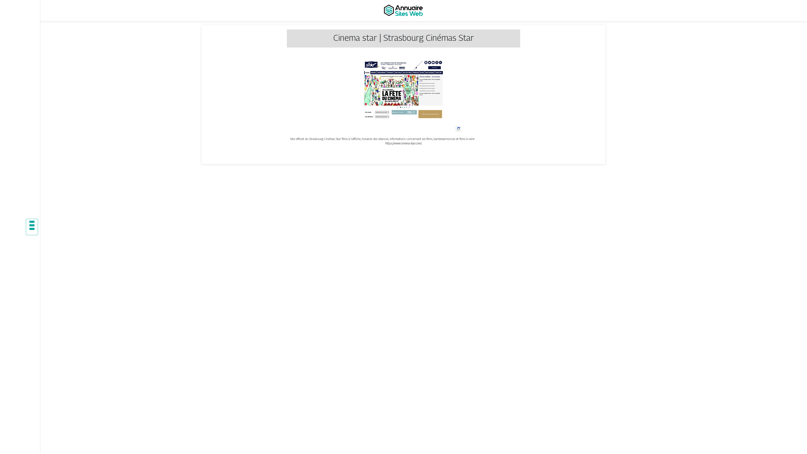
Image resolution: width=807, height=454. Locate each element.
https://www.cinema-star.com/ (403, 143)
